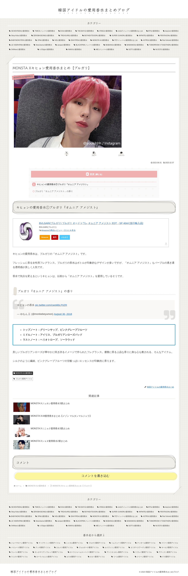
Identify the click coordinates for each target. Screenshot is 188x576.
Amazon (44, 237)
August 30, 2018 (63, 314)
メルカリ (64, 237)
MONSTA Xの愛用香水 (24, 373)
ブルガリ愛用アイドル (24, 379)
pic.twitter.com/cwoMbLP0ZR (51, 305)
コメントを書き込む (95, 475)
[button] (94, 154)
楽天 (55, 237)
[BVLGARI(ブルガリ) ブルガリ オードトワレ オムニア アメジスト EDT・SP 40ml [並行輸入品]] (26, 231)
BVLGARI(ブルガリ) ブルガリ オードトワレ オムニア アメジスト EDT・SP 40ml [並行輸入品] (91, 223)
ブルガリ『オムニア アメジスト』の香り (54, 191)
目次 (92, 174)
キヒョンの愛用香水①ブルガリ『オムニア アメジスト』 (63, 184)
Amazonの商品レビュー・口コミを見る (58, 230)
